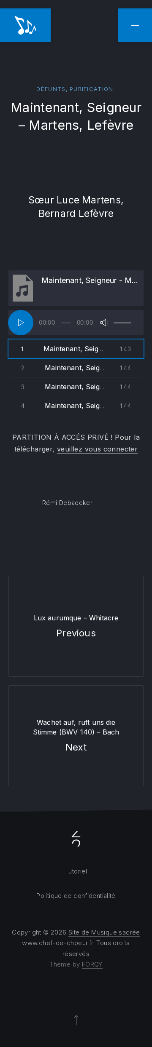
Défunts (50, 88)
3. (63, 386)
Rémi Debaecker (67, 503)
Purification (92, 88)
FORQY (92, 964)
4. (63, 405)
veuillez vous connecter (97, 449)
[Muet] (104, 323)
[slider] (122, 322)
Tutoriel (76, 871)
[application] (76, 322)
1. (63, 349)
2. (63, 367)
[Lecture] (21, 323)
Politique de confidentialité (76, 896)
